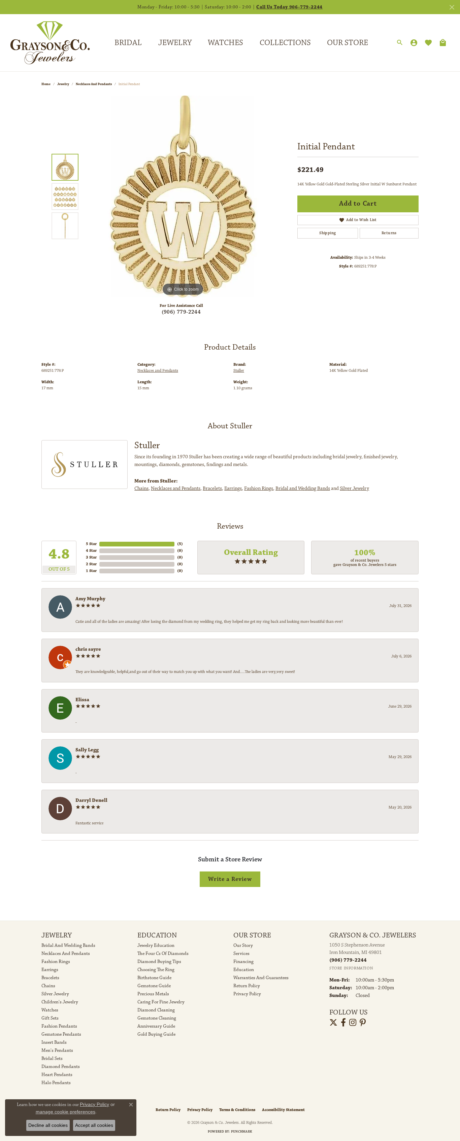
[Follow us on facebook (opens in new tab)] (343, 1023)
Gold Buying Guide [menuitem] (156, 1034)
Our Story (243, 945)
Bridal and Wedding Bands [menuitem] (68, 945)
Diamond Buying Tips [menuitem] (159, 962)
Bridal (128, 43)
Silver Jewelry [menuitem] (55, 994)
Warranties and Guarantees (261, 978)
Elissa (82, 700)
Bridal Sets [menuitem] (52, 1059)
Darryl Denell (91, 800)
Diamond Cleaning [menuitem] (156, 1010)
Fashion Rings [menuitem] (55, 962)
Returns (389, 233)
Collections (285, 43)
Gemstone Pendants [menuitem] (61, 1034)
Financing (243, 962)
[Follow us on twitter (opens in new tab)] (333, 1023)
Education (243, 970)
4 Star (91, 550)
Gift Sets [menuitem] (50, 1018)
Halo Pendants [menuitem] (56, 1083)
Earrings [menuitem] (49, 970)
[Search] (399, 43)
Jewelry (175, 43)
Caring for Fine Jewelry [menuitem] (161, 1002)
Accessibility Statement (283, 1109)
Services (241, 954)
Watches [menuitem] (49, 1010)
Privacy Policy (247, 994)
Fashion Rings (258, 488)
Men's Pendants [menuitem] (57, 1050)
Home (46, 84)
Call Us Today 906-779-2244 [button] (289, 7)
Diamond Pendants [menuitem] (60, 1067)
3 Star (91, 557)
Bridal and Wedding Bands (302, 488)
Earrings (233, 488)
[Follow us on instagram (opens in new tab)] (352, 1023)
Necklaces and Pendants (94, 84)
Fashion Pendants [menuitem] (59, 1026)
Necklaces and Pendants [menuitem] (65, 954)
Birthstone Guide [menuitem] (154, 978)
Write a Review (230, 879)
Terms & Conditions (237, 1109)
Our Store (347, 43)
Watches (225, 43)
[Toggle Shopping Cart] (443, 42)
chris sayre (88, 649)
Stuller (238, 370)
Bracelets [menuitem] (50, 978)
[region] (183, 196)
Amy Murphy (90, 599)
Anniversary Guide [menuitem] (156, 1026)
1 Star (91, 570)
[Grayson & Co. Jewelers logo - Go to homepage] (45, 42)
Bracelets (212, 488)
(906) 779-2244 (181, 312)
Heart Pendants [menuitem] (56, 1075)
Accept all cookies (94, 1125)
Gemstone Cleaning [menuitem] (156, 1018)
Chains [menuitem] (48, 986)
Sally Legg (87, 750)
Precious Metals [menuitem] (153, 994)
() (180, 543)
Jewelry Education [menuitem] (155, 945)
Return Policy (246, 986)
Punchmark (241, 1132)
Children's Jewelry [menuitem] (59, 1002)
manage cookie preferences (65, 1111)
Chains (141, 488)
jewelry (63, 84)
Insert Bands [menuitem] (54, 1042)
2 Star (91, 564)
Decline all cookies (48, 1125)
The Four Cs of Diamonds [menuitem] (163, 954)
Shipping (327, 233)
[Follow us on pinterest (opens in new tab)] (363, 1023)
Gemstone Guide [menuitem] (154, 986)
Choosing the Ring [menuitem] (155, 970)
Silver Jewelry (354, 488)
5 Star (91, 543)
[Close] (452, 7)
